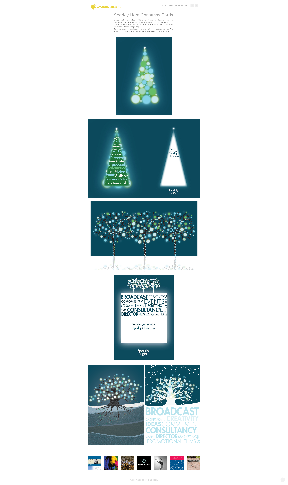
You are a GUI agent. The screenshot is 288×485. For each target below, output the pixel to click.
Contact (187, 5)
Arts (161, 5)
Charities (179, 5)
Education (169, 5)
